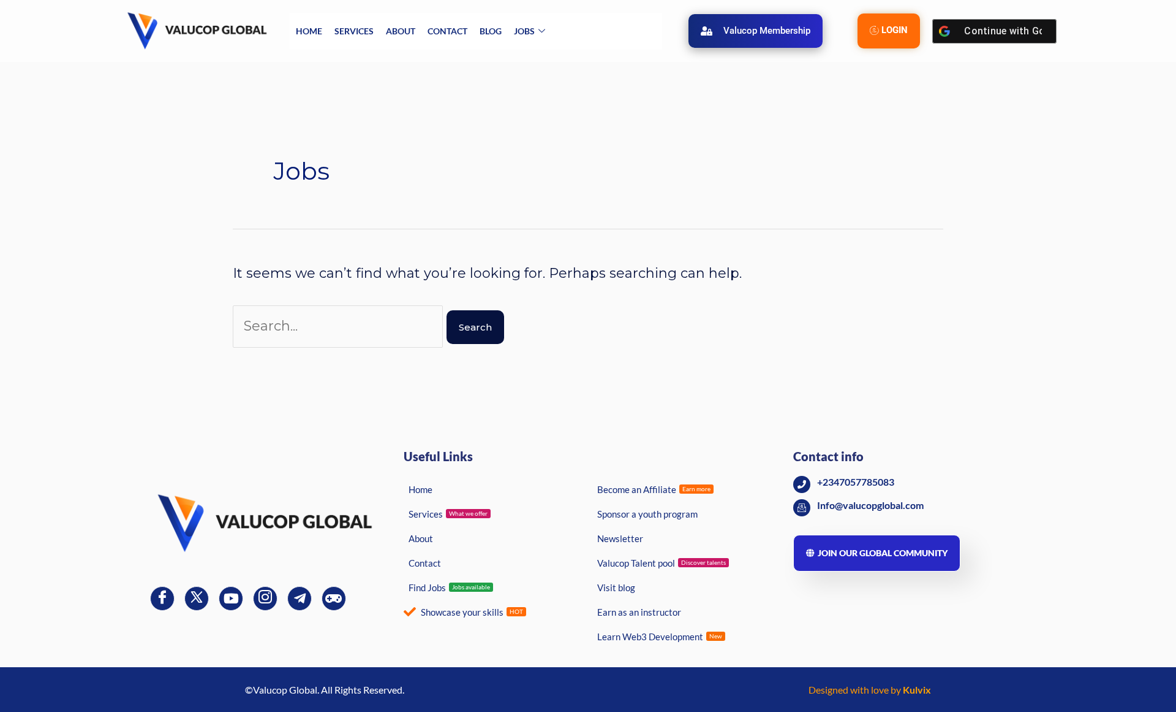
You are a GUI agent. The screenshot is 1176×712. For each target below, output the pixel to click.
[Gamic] (334, 598)
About (400, 31)
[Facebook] (162, 598)
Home (309, 31)
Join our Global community (883, 553)
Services (354, 31)
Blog (491, 31)
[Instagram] (265, 598)
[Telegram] (299, 598)
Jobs (524, 31)
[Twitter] (196, 598)
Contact (447, 31)
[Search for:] (340, 326)
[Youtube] (231, 598)
